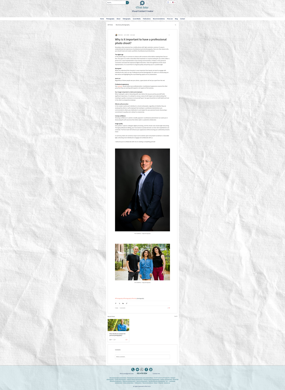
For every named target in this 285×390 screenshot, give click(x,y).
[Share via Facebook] (115, 303)
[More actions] (169, 35)
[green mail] (137, 369)
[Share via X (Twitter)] (119, 303)
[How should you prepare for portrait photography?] (118, 325)
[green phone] (133, 369)
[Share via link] (126, 303)
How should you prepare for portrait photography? (117, 334)
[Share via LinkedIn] (123, 303)
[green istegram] (150, 369)
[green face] (146, 369)
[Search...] (127, 2)
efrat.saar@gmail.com (127, 374)
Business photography (123, 25)
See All (175, 316)
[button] (182, 18)
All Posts (110, 25)
